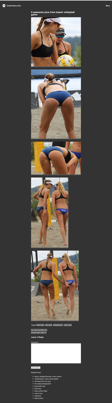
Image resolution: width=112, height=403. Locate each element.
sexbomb (38, 396)
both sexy (38, 388)
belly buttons (39, 398)
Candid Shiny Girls (14, 5)
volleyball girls (58, 325)
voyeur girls (68, 325)
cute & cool (38, 393)
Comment (35, 342)
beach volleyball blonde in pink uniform (48, 376)
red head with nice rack (43, 381)
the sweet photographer (43, 383)
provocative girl (40, 386)
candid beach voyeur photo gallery (47, 379)
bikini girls (48, 325)
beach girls (40, 325)
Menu (108, 5)
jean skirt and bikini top (39, 330)
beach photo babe (41, 391)
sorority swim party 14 (38, 332)
